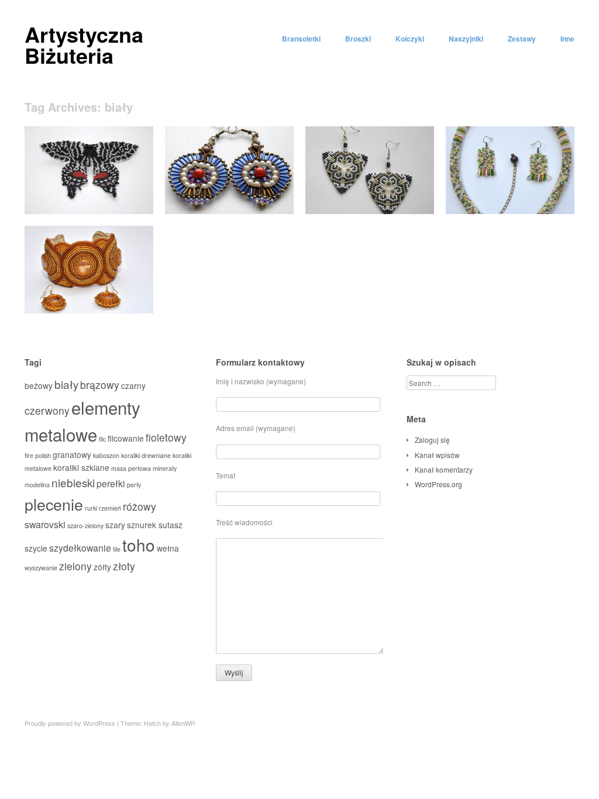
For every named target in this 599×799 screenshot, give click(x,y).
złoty (124, 566)
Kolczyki (409, 38)
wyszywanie (41, 567)
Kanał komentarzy (444, 469)
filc (102, 439)
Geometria (408, 200)
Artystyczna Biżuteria (84, 44)
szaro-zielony (85, 525)
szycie (36, 548)
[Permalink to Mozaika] (510, 210)
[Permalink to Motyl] (89, 210)
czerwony (47, 410)
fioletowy (166, 437)
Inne (567, 38)
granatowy (72, 454)
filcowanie (126, 438)
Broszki (358, 38)
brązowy (99, 384)
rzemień (110, 508)
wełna (168, 548)
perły (134, 484)
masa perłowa (131, 468)
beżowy (39, 385)
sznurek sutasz (155, 525)
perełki (111, 483)
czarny (133, 385)
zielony (75, 566)
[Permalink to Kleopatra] (89, 310)
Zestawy (522, 38)
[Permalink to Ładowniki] (229, 210)
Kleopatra (129, 299)
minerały (165, 468)
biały (66, 384)
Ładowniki (269, 200)
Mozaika (552, 200)
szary (115, 525)
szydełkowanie (80, 548)
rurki (91, 508)
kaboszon (106, 455)
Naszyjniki (466, 38)
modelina (37, 484)
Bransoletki (301, 38)
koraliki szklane (81, 467)
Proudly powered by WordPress (70, 723)
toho (138, 544)
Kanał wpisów (437, 455)
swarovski (45, 524)
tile (117, 549)
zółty (102, 567)
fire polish (38, 455)
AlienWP (182, 723)
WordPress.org (438, 484)
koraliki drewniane (146, 455)
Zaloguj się (432, 440)
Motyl (136, 200)
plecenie (54, 504)
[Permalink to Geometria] (369, 210)
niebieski (73, 482)
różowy (139, 506)
